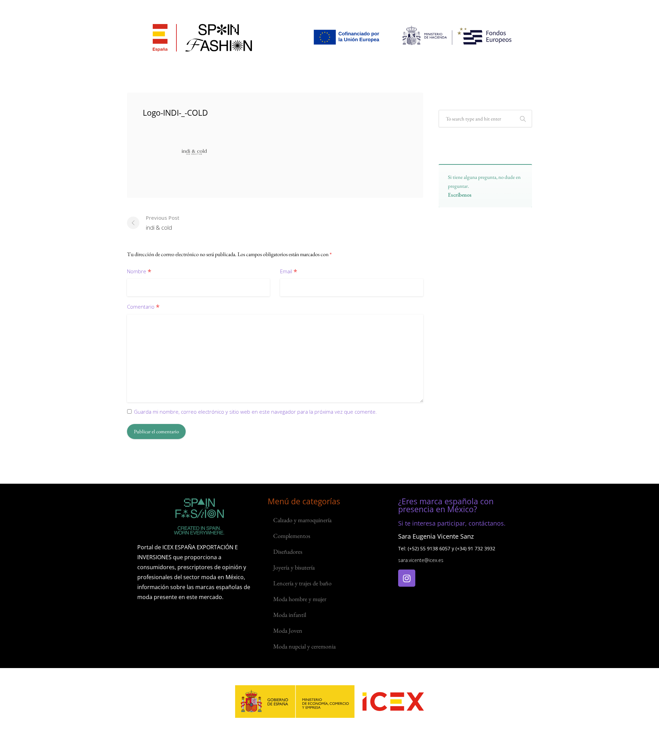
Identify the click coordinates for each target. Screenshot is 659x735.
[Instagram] (406, 578)
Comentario (143, 307)
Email (288, 271)
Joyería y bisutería (294, 567)
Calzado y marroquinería (302, 520)
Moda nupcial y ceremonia (304, 646)
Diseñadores (287, 551)
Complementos (291, 536)
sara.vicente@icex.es (420, 560)
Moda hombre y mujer (299, 599)
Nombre (139, 271)
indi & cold (163, 222)
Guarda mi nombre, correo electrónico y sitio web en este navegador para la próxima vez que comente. (255, 411)
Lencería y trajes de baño (302, 583)
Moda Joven (287, 630)
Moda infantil (289, 615)
